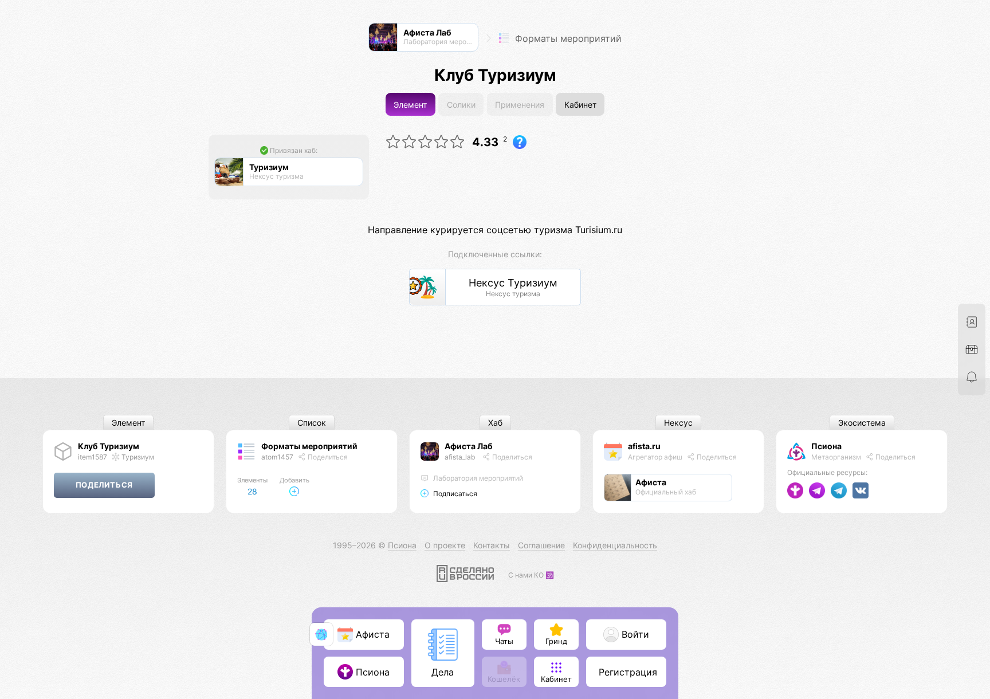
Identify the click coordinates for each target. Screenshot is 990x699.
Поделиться (327, 457)
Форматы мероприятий (567, 38)
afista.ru (644, 446)
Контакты (491, 545)
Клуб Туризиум (108, 446)
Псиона (826, 446)
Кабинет (580, 104)
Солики (461, 104)
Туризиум (137, 457)
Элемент (410, 104)
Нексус (678, 422)
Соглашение (541, 545)
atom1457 (277, 457)
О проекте (445, 545)
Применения (519, 104)
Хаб (495, 422)
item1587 (92, 457)
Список (311, 422)
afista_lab (460, 457)
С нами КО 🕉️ (531, 575)
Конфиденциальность (615, 545)
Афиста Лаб (469, 446)
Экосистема (862, 422)
